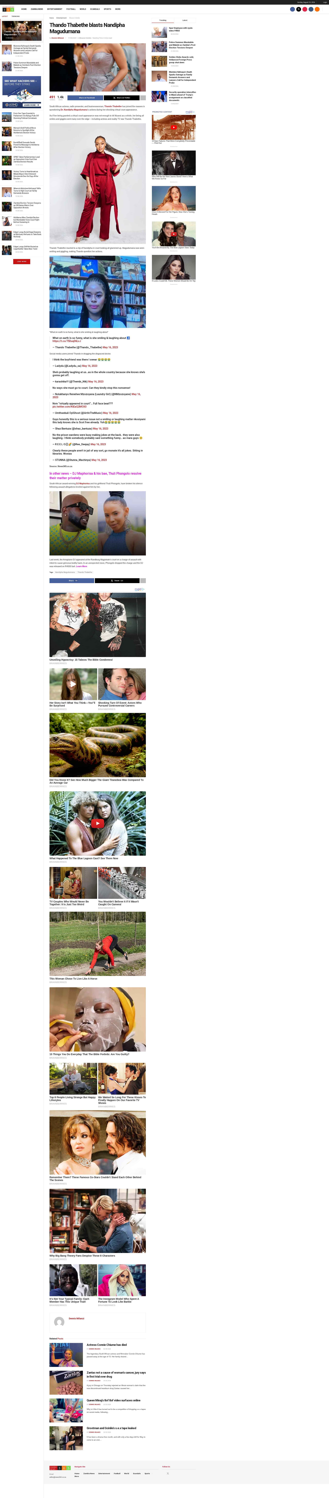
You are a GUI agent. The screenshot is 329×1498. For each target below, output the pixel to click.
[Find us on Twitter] (298, 9)
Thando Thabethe (85, 572)
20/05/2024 (107, 1432)
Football (71, 9)
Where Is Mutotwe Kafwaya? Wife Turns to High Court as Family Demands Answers (27, 190)
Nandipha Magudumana (65, 572)
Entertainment (54, 9)
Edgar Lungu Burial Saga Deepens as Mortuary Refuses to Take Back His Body (27, 234)
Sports (107, 9)
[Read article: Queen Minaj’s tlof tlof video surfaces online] (66, 1410)
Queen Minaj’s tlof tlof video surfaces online (113, 1400)
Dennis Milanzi (58, 38)
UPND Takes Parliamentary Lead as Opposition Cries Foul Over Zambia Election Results (26, 159)
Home (24, 9)
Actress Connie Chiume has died (107, 1344)
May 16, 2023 (110, 347)
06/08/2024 (107, 1349)
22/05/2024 (107, 1404)
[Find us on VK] (311, 9)
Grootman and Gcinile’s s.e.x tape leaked (111, 1428)
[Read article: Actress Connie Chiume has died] (66, 1355)
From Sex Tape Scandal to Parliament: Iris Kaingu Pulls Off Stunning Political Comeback (26, 115)
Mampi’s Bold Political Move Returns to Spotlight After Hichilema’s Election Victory (24, 130)
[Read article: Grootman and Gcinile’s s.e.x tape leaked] (66, 1438)
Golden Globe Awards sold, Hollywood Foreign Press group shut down (181, 60)
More (117, 9)
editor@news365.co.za (57, 1477)
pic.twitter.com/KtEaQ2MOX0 (69, 406)
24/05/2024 (107, 1381)
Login (325, 2)
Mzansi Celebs (74, 18)
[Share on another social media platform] (143, 97)
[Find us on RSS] (317, 9)
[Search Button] (326, 9)
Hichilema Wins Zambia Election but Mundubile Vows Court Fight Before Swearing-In (26, 219)
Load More (21, 261)
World (83, 9)
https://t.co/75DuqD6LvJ (67, 341)
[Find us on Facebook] (292, 9)
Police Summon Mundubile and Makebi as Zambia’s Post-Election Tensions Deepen (27, 65)
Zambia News (37, 9)
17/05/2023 (72, 38)
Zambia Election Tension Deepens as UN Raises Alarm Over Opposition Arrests (27, 205)
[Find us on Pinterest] (304, 9)
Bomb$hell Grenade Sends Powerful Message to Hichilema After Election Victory (26, 144)
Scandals (95, 9)
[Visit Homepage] (8, 9)
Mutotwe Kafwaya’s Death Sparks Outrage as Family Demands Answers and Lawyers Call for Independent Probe (182, 77)
